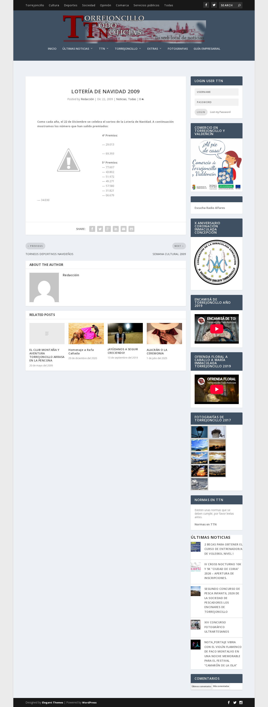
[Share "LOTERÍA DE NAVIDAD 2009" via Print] (131, 229)
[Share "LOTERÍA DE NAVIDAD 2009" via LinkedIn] (116, 229)
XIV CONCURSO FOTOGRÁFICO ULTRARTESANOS (216, 626)
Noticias (121, 99)
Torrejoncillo (35, 5)
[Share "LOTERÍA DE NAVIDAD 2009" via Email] (124, 229)
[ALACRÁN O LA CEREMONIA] (164, 333)
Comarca (122, 5)
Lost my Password (220, 112)
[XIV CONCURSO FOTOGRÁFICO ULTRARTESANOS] (196, 625)
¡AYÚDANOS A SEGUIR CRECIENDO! (123, 351)
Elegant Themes (52, 702)
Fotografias (178, 48)
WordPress (89, 702)
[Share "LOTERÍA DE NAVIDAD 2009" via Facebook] (92, 229)
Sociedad (88, 5)
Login (201, 112)
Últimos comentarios (201, 686)
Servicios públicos (147, 5)
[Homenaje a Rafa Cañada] (86, 333)
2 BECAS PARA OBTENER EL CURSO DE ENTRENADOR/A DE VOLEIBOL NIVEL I (223, 548)
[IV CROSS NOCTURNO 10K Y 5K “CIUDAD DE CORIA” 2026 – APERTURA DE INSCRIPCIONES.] (196, 567)
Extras (152, 48)
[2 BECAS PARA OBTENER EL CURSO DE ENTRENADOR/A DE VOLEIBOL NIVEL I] (196, 547)
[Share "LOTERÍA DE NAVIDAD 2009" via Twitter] (100, 229)
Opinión (105, 5)
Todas (168, 5)
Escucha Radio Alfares (210, 208)
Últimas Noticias (75, 48)
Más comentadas (221, 686)
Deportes (70, 5)
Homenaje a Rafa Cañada (81, 351)
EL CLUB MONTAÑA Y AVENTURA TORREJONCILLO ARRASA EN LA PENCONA (47, 355)
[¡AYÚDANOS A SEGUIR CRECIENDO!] (125, 333)
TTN (102, 48)
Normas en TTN (206, 524)
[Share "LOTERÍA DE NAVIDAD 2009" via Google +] (108, 229)
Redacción (87, 99)
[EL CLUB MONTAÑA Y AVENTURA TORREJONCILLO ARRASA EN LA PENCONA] (47, 333)
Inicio (52, 48)
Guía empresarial (207, 48)
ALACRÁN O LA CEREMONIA (157, 351)
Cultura (54, 5)
